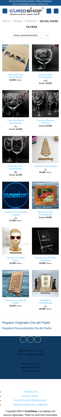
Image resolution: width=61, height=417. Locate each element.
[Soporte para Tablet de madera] (15, 283)
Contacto (30, 392)
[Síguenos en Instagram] (30, 339)
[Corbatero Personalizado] (45, 149)
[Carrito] (56, 11)
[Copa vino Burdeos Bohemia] (45, 103)
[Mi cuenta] (48, 11)
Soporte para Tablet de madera (15, 301)
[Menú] (5, 11)
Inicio (6, 21)
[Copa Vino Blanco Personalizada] (15, 103)
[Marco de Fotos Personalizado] (45, 195)
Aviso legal (30, 396)
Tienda (17, 21)
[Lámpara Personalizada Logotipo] (15, 195)
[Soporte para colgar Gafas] (15, 241)
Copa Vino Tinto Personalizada (15, 167)
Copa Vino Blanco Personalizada (15, 121)
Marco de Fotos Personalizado (45, 213)
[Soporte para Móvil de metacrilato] (45, 241)
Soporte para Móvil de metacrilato (45, 259)
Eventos (31, 21)
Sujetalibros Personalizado (45, 301)
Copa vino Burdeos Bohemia (45, 121)
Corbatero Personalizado (45, 166)
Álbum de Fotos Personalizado (15, 76)
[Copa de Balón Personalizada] (45, 57)
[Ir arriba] (55, 413)
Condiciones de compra (30, 405)
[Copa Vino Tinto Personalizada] (15, 149)
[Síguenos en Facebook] (23, 339)
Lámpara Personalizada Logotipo (15, 213)
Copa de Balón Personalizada (45, 76)
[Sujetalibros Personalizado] (45, 283)
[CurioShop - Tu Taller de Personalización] (27, 11)
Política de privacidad (30, 400)
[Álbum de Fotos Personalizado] (15, 57)
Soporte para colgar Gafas (15, 259)
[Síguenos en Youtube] (37, 339)
